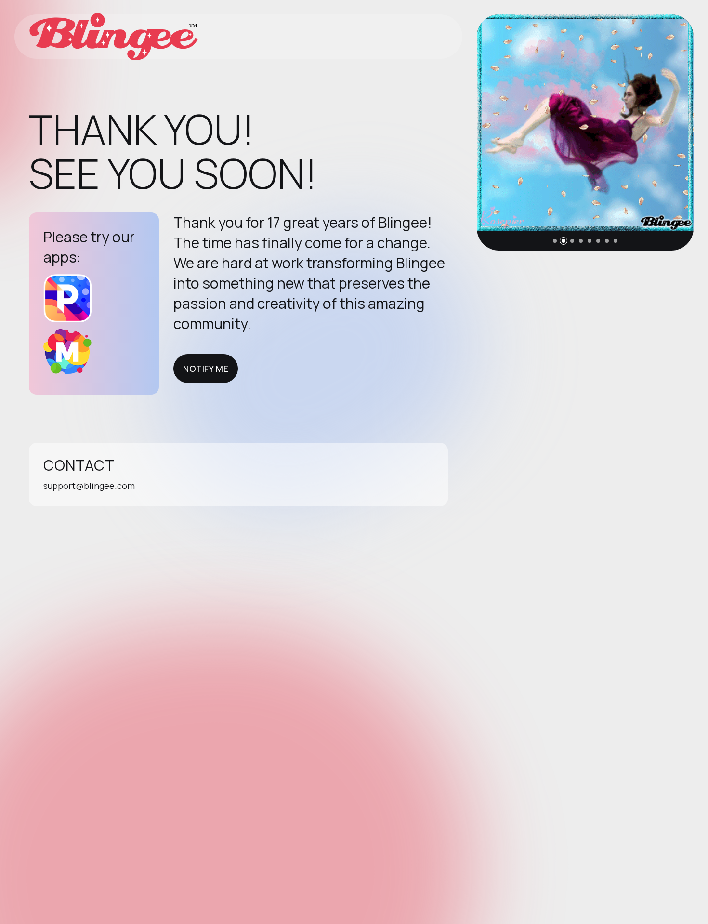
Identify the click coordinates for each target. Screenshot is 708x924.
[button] (555, 241)
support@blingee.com (89, 485)
